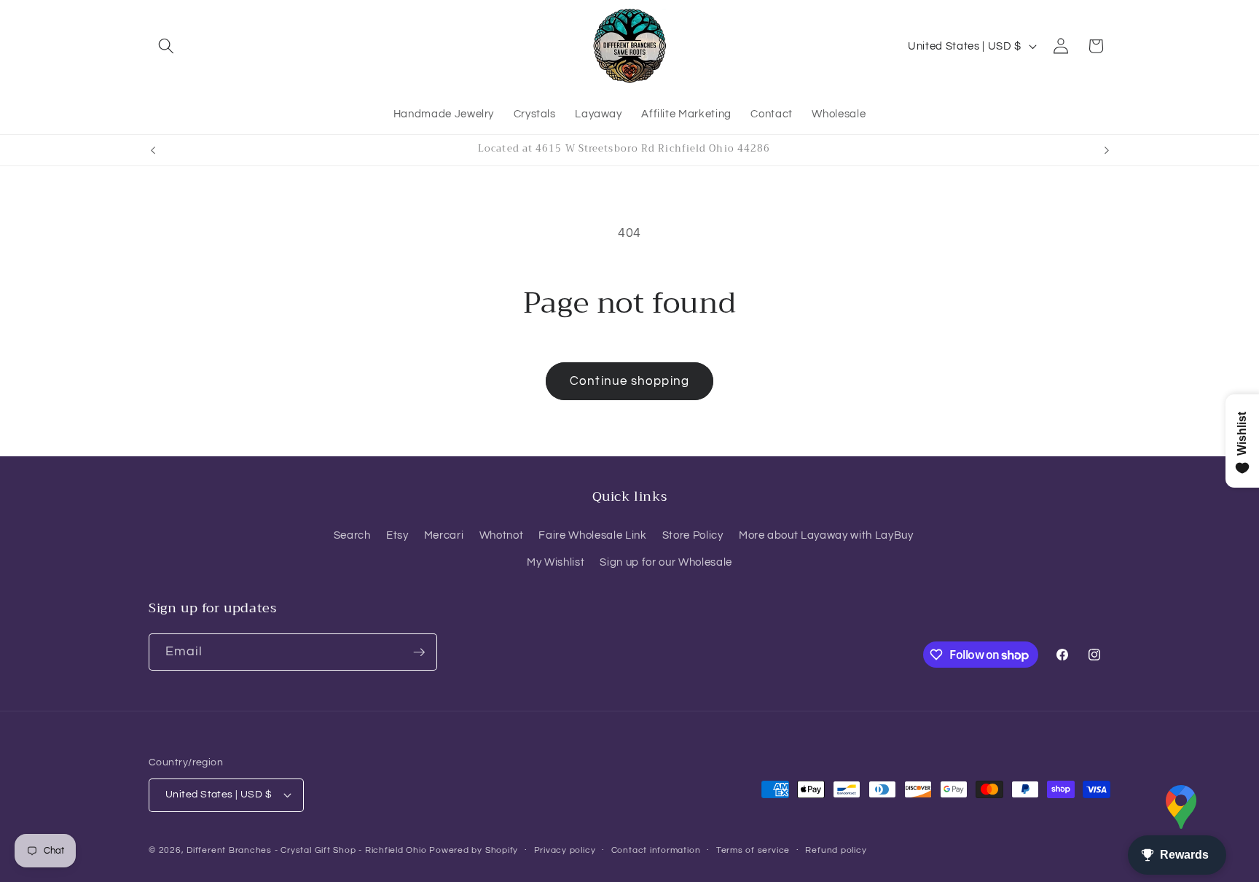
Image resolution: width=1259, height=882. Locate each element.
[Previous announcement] (153, 150)
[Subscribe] (418, 652)
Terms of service (753, 850)
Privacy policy (565, 850)
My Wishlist (555, 562)
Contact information (656, 850)
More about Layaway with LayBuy (826, 535)
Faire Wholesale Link (592, 535)
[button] (166, 45)
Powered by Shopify (473, 850)
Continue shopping (629, 381)
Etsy (397, 535)
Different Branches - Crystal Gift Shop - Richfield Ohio (306, 850)
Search (352, 535)
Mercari (444, 535)
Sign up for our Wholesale (666, 562)
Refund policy (835, 850)
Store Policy (692, 535)
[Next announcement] (1107, 150)
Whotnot (501, 535)
